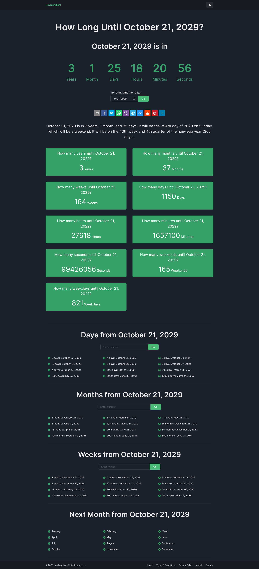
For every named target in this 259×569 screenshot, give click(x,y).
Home (150, 565)
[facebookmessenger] (140, 113)
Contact (209, 565)
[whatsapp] (119, 113)
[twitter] (112, 113)
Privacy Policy (186, 565)
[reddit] (147, 113)
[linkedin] (162, 113)
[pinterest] (155, 113)
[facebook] (104, 113)
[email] (97, 113)
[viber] (126, 113)
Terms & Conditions (165, 565)
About (199, 565)
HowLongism (60, 565)
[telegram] (133, 113)
